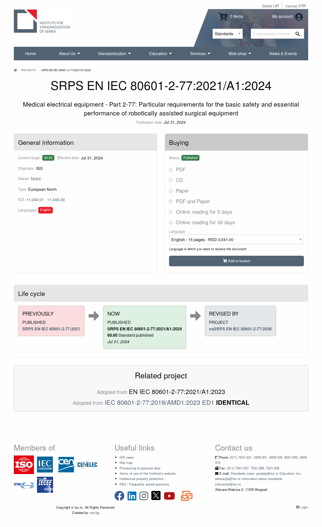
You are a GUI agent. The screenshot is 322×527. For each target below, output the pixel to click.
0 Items (236, 16)
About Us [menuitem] (67, 53)
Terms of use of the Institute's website (147, 473)
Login (304, 507)
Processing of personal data (139, 468)
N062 (36, 179)
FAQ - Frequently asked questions (144, 484)
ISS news (126, 457)
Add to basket (238, 260)
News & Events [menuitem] (283, 53)
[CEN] (66, 464)
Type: (22, 189)
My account (283, 16)
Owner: (24, 178)
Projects (28, 70)
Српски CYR (296, 5)
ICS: (21, 199)
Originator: (26, 168)
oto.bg (94, 512)
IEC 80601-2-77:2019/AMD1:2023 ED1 (159, 402)
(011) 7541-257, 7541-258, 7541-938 (253, 468)
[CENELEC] (87, 464)
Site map (126, 462)
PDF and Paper (192, 201)
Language (177, 231)
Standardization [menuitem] (112, 53)
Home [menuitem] (30, 53)
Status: (174, 157)
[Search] (297, 34)
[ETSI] (24, 484)
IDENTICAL (232, 402)
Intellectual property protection (141, 478)
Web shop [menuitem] (237, 53)
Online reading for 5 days (203, 211)
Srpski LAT (270, 5)
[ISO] (24, 464)
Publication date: (149, 122)
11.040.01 (35, 199)
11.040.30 (56, 199)
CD (178, 180)
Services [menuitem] (198, 53)
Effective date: (68, 157)
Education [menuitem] (158, 53)
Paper (181, 190)
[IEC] (45, 464)
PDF (180, 169)
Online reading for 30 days (204, 222)
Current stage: (29, 157)
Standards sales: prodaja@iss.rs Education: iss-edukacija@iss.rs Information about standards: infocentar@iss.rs (258, 479)
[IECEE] (45, 484)
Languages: (27, 209)
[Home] (15, 70)
